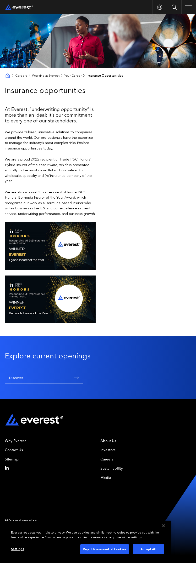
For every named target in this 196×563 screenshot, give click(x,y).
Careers (21, 75)
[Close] (163, 526)
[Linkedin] (8, 468)
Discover (16, 378)
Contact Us (14, 450)
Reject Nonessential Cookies (104, 549)
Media (105, 478)
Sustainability (111, 468)
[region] (87, 540)
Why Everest (15, 441)
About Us (108, 441)
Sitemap (12, 459)
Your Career (73, 75)
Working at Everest (46, 75)
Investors (107, 450)
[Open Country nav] (159, 7)
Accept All (148, 549)
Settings (17, 549)
